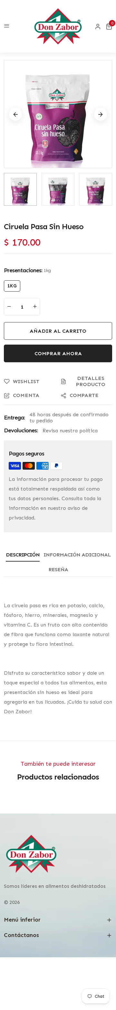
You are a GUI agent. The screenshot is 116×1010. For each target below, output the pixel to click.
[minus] (9, 306)
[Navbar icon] (7, 26)
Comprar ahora (58, 353)
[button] (109, 26)
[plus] (35, 306)
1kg (12, 286)
